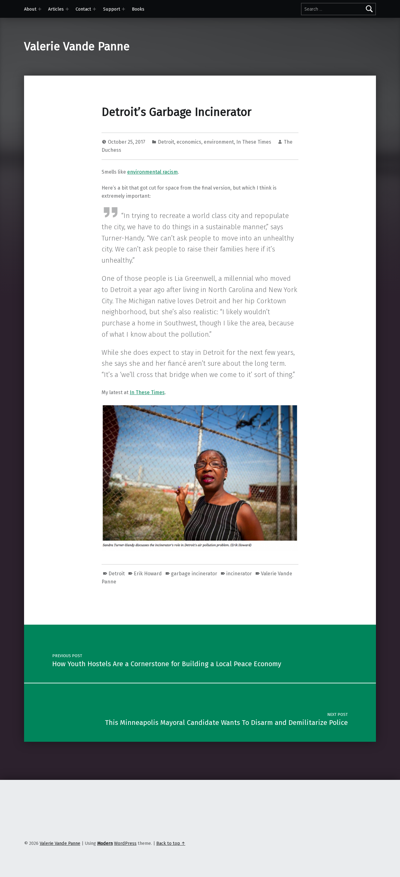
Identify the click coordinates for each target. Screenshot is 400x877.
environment (219, 142)
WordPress (125, 843)
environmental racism (152, 172)
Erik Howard (148, 574)
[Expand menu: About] (39, 9)
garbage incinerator (194, 574)
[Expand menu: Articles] (67, 9)
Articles (56, 9)
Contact (83, 9)
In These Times (253, 142)
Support (111, 9)
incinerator (239, 574)
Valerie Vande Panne (77, 46)
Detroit (166, 142)
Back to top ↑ (170, 843)
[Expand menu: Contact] (94, 9)
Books (138, 9)
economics (189, 142)
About (30, 9)
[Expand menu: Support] (123, 9)
